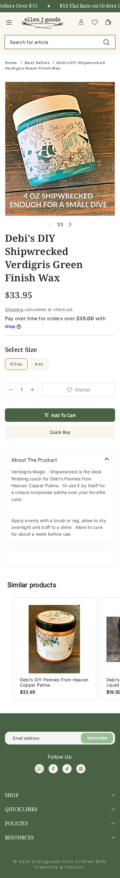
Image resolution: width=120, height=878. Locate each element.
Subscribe (97, 738)
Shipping (14, 309)
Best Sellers (37, 62)
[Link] (43, 22)
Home (11, 62)
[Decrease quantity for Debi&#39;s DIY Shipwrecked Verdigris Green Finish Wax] (9, 390)
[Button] (70, 224)
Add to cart (63, 415)
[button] (6, 648)
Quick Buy (60, 432)
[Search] (106, 42)
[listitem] (54, 648)
